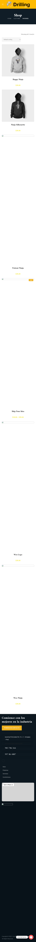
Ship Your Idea (18, 411)
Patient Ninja (18, 268)
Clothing (17, 18)
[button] (33, 4)
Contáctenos (6, 777)
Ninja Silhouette (18, 125)
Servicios (5, 774)
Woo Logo (18, 554)
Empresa (5, 770)
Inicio (4, 767)
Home (9, 18)
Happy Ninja (18, 79)
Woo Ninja (17, 698)
